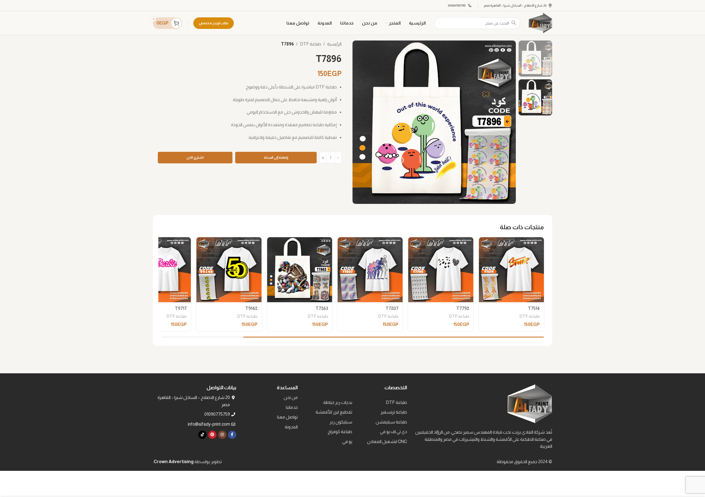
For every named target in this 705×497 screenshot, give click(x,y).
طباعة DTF (310, 44)
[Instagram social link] (222, 435)
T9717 (181, 308)
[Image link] (530, 403)
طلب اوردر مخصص (213, 23)
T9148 (251, 308)
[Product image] (511, 269)
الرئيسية (334, 44)
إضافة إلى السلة (276, 157)
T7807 (392, 308)
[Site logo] (540, 22)
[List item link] (381, 402)
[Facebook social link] (232, 435)
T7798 (462, 308)
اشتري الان (195, 157)
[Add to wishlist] (486, 243)
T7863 (322, 308)
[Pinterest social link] (212, 435)
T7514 (534, 308)
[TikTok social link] (202, 435)
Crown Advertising (174, 461)
